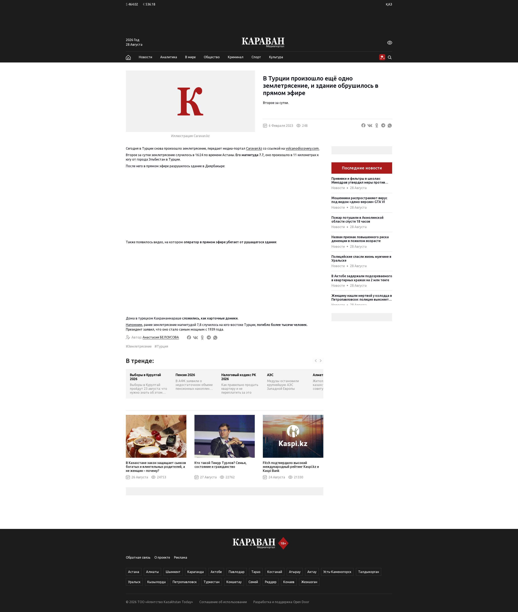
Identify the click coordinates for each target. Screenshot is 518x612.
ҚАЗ (389, 4)
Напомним (134, 325)
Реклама (180, 557)
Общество (212, 57)
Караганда (195, 572)
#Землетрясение (139, 346)
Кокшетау (234, 582)
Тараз (255, 572)
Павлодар (236, 572)
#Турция (161, 346)
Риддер (270, 582)
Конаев (288, 582)
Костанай (274, 572)
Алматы (152, 572)
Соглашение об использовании (223, 602)
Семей (253, 582)
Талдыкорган (368, 572)
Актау (311, 572)
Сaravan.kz (254, 148)
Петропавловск (185, 582)
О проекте (162, 557)
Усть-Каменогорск (337, 572)
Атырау (294, 572)
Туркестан (212, 582)
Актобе (216, 572)
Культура (276, 57)
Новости (145, 57)
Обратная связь (138, 557)
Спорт (256, 57)
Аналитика (168, 57)
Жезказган (309, 582)
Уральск (134, 582)
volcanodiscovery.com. (302, 148)
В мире (190, 57)
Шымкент (173, 572)
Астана (133, 572)
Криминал (235, 57)
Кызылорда (156, 582)
